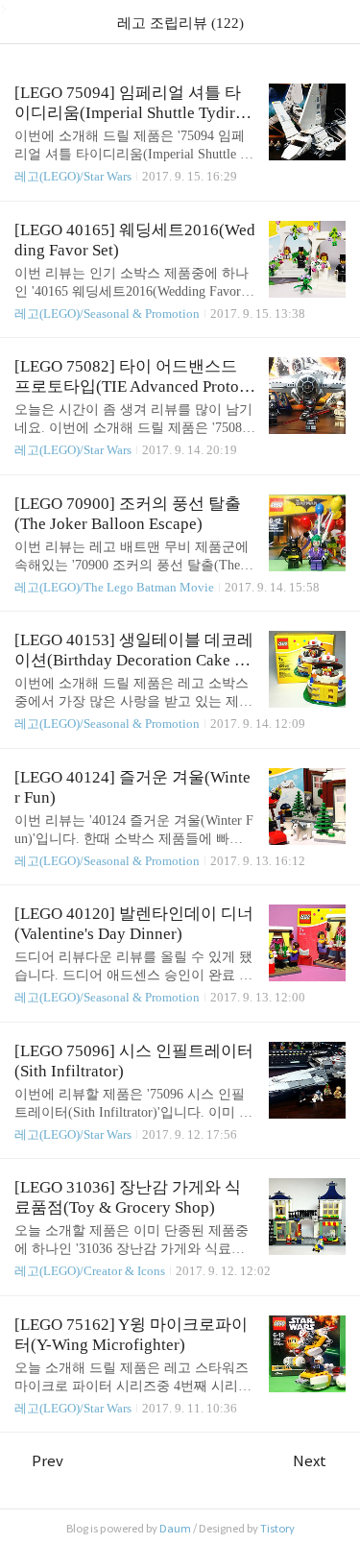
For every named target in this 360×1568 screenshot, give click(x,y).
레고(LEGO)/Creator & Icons (89, 1271)
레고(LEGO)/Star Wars (73, 176)
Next (309, 1461)
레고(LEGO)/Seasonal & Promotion (107, 313)
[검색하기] (336, 21)
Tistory (277, 1528)
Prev (47, 1461)
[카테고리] (23, 21)
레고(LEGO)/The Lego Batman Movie (115, 587)
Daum (175, 1528)
